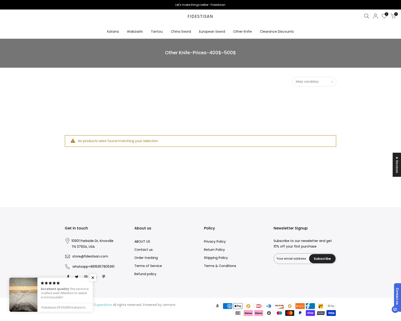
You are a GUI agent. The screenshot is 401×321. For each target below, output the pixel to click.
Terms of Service (148, 266)
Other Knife (242, 31)
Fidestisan (200, 17)
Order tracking (146, 257)
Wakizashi (135, 31)
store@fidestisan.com (90, 256)
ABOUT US (142, 241)
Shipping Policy (216, 257)
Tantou (157, 31)
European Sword (212, 31)
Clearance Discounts (277, 31)
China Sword (181, 31)
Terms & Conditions (220, 266)
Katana (113, 31)
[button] (92, 277)
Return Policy (214, 249)
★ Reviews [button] (397, 164)
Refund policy (145, 274)
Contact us (143, 249)
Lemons (169, 304)
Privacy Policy (215, 241)
